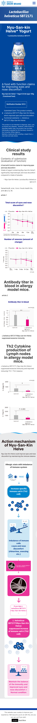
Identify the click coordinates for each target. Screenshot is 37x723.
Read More (22, 720)
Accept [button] (15, 720)
